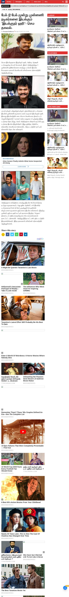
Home (3, 9)
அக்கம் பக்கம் (37, 1)
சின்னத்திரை (19, 1)
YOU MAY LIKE (54, 107)
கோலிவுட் (9, 1)
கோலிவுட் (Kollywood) (14, 9)
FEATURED (52, 53)
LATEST (51, 15)
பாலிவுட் (28, 1)
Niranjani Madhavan (8, 31)
